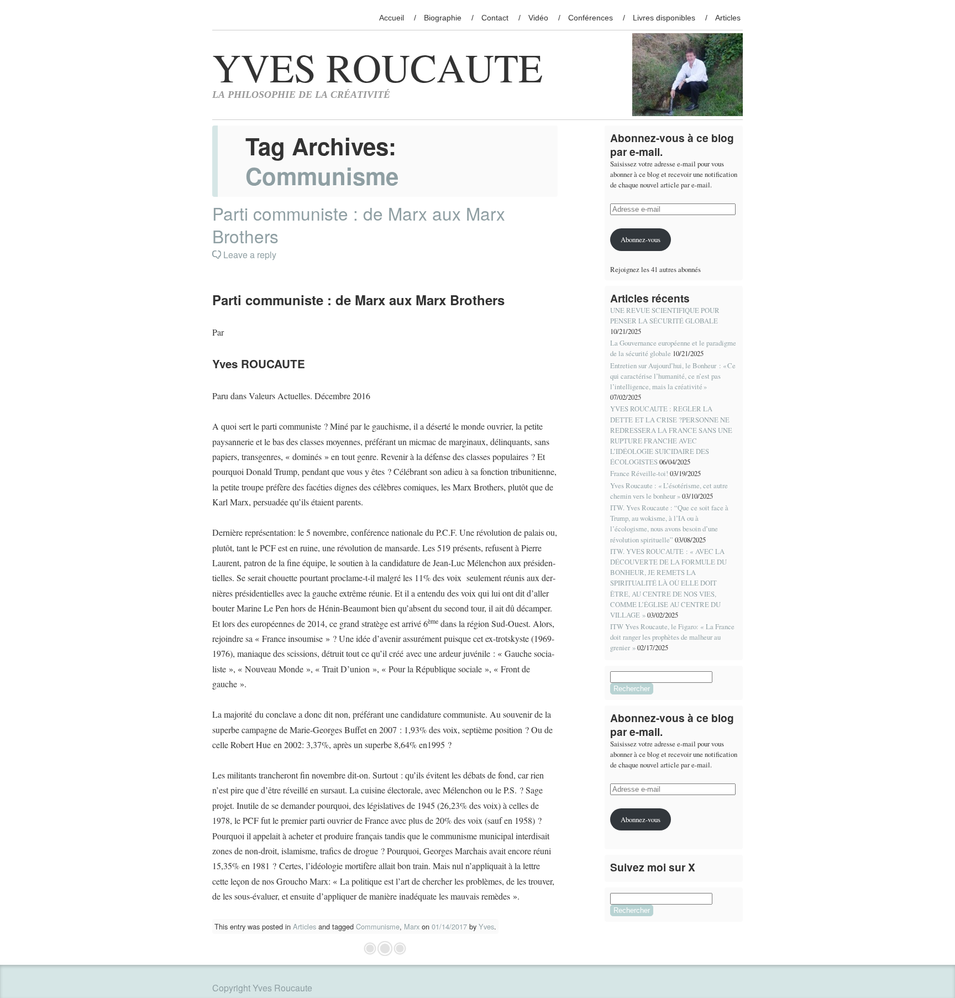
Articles (728, 17)
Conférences (590, 17)
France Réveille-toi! (639, 473)
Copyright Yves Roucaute (262, 987)
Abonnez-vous (640, 239)
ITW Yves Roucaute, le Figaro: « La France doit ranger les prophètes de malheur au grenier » (672, 636)
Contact (494, 17)
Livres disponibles (664, 17)
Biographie (442, 17)
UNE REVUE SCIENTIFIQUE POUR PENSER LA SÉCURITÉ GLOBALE (665, 315)
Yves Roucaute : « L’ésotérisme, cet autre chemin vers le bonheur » (669, 490)
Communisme (378, 926)
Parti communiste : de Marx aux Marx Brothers (358, 224)
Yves (486, 926)
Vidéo (538, 17)
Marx (411, 926)
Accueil (391, 17)
